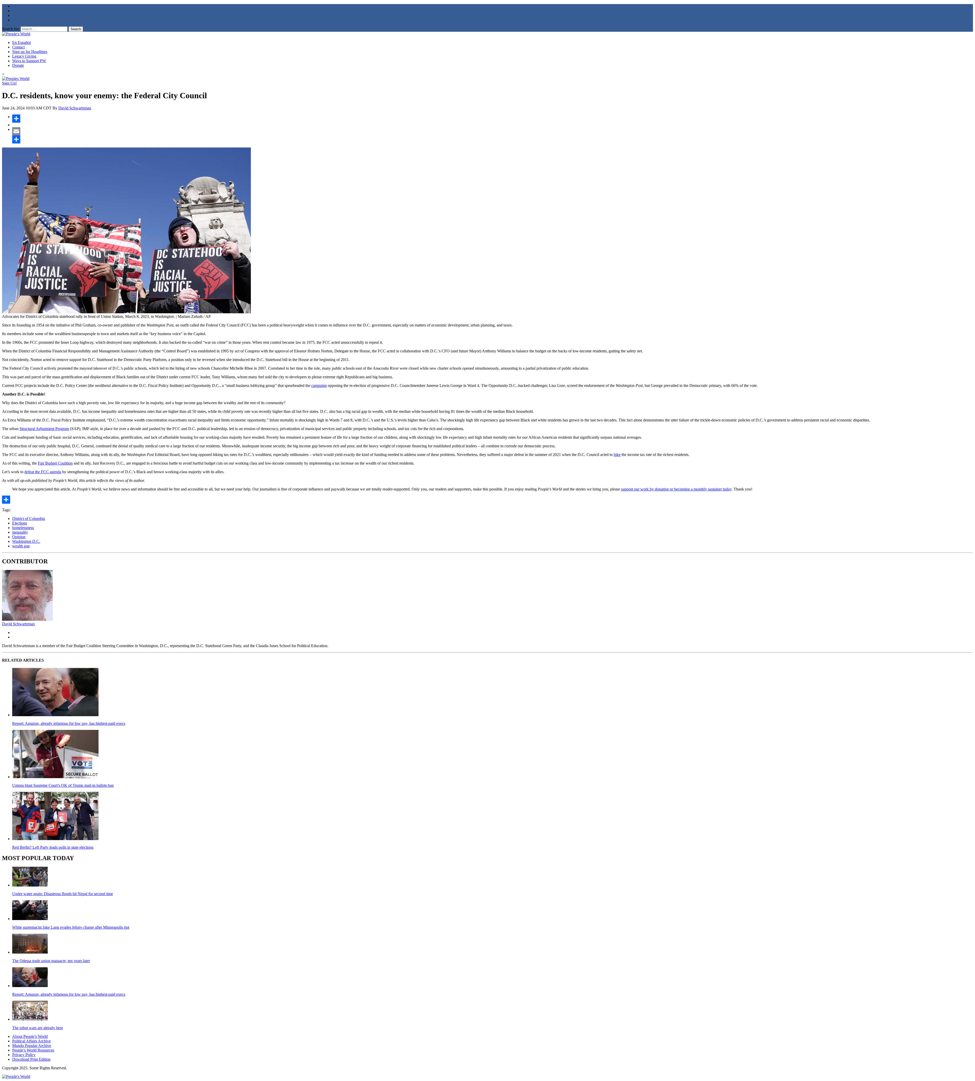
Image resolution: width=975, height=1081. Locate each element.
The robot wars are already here (37, 1028)
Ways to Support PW (29, 61)
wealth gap (21, 546)
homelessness (23, 528)
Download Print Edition (31, 1059)
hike (617, 454)
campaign (319, 385)
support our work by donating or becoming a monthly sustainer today (676, 489)
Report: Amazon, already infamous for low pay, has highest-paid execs (68, 723)
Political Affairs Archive (31, 1041)
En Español (21, 42)
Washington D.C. (26, 541)
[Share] (492, 118)
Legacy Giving (24, 56)
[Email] (492, 131)
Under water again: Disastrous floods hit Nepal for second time (62, 894)
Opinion (18, 537)
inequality (20, 532)
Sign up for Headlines (29, 52)
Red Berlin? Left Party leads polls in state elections (52, 847)
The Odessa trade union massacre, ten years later (51, 961)
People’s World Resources (33, 1050)
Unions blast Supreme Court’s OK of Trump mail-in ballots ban (63, 785)
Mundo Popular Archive (31, 1045)
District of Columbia (28, 518)
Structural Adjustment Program (44, 429)
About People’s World (30, 1036)
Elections (19, 523)
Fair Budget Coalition (55, 463)
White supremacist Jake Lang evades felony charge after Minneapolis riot (70, 927)
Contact (18, 47)
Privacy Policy (24, 1055)
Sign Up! (9, 83)
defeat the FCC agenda (42, 472)
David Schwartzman (74, 108)
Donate (18, 65)
